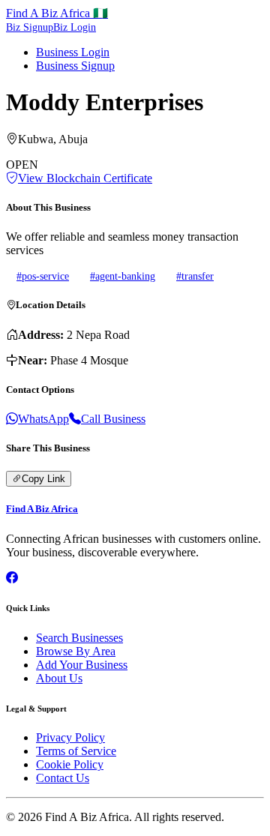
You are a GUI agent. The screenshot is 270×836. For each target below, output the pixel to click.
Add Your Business (82, 664)
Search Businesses (79, 637)
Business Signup (75, 65)
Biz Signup (29, 27)
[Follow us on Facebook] (12, 577)
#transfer (195, 276)
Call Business (113, 418)
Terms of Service (76, 751)
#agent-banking (122, 276)
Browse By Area (76, 651)
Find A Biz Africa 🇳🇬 (57, 13)
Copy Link (43, 478)
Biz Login (74, 27)
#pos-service (42, 276)
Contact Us (62, 778)
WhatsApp (43, 418)
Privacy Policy (70, 737)
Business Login (73, 52)
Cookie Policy (70, 764)
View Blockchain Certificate (85, 178)
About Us (59, 678)
